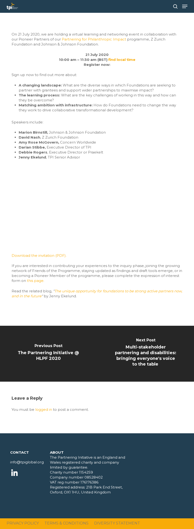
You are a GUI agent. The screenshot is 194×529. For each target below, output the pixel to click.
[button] (184, 6)
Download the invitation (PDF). (39, 255)
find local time (121, 59)
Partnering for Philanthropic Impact (94, 39)
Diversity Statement (117, 523)
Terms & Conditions (66, 523)
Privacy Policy (23, 523)
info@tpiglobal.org (27, 462)
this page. (35, 280)
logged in (43, 409)
